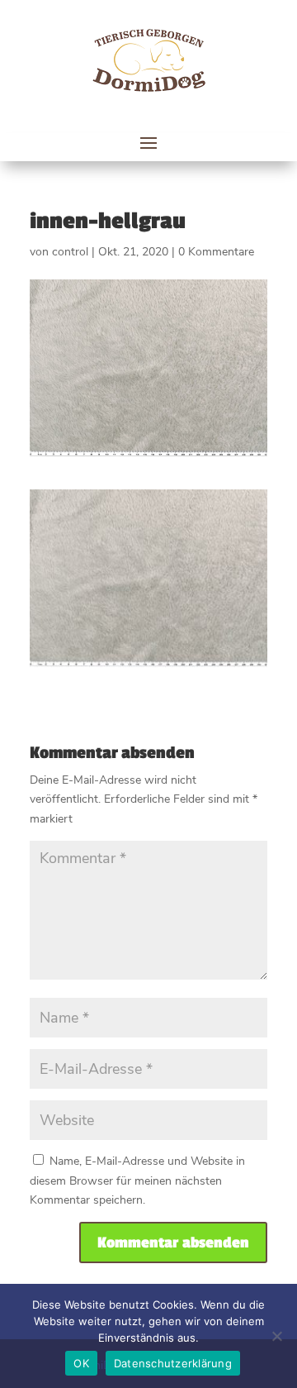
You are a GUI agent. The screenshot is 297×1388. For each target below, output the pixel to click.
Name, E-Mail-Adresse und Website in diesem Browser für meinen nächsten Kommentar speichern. (137, 1181)
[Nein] (276, 1336)
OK (81, 1363)
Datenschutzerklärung (173, 1363)
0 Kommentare (216, 252)
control (70, 252)
